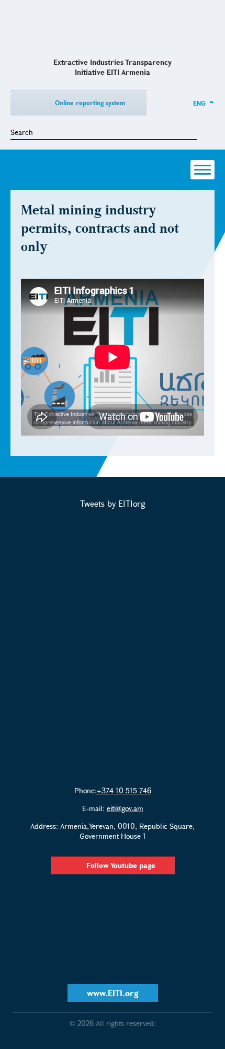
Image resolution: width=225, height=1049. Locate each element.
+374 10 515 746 (124, 790)
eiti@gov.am (125, 808)
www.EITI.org (113, 992)
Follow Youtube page (120, 865)
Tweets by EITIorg (112, 503)
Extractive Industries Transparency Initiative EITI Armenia (113, 28)
